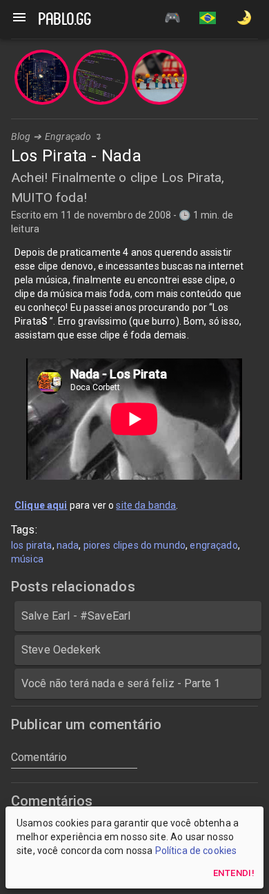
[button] (207, 19)
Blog (21, 136)
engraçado (213, 545)
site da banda (146, 505)
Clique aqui (41, 505)
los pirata (31, 545)
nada (68, 545)
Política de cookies (196, 850)
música (27, 559)
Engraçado (68, 136)
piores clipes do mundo (134, 545)
